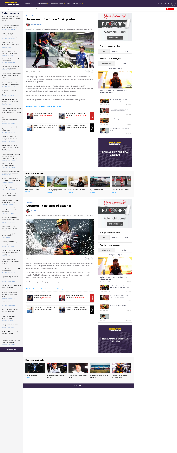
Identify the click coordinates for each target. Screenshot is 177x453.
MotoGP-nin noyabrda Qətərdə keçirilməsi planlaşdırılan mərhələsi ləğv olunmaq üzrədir (11, 110)
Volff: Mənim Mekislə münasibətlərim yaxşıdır (9, 164)
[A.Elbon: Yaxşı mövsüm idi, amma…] (57, 368)
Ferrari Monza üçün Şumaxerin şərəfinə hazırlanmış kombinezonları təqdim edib (11, 156)
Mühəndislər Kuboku (33, 9)
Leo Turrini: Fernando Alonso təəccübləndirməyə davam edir (119, 100)
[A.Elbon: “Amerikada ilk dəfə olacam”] (78, 368)
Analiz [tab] (124, 63)
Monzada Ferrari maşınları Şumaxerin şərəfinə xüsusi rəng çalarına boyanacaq (11, 340)
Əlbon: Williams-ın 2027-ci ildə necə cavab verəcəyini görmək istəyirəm (11, 18)
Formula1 (28, 4)
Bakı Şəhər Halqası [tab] (115, 68)
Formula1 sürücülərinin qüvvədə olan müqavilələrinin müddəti (11, 83)
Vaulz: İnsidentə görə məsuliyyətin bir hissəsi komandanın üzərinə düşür (10, 34)
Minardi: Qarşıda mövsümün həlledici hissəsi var (10, 332)
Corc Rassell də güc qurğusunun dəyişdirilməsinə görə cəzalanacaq (11, 128)
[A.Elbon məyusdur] (35, 368)
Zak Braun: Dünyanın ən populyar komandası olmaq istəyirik (10, 138)
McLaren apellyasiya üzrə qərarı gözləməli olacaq (11, 234)
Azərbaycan (77, 4)
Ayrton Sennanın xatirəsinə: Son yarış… (119, 129)
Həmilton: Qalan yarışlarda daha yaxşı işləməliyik (11, 269)
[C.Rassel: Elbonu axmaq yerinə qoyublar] (121, 368)
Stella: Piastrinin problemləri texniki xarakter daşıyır (10, 310)
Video (171, 9)
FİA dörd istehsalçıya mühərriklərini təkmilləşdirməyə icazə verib (11, 243)
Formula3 (29, 16)
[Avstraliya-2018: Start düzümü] (100, 181)
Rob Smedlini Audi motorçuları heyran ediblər (11, 59)
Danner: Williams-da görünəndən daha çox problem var (11, 44)
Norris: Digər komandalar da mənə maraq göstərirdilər (10, 26)
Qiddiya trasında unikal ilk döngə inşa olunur (9, 317)
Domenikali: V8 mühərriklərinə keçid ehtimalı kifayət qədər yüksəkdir (11, 252)
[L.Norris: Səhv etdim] (35, 181)
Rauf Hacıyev (36, 24)
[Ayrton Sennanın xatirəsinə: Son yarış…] (104, 130)
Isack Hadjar (46, 107)
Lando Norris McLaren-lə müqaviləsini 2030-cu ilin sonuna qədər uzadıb (11, 92)
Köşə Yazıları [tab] (106, 63)
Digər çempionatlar (56, 4)
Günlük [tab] (103, 51)
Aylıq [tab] (126, 51)
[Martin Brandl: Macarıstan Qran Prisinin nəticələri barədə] (104, 110)
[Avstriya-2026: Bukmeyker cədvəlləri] (78, 181)
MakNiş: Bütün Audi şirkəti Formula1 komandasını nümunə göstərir (11, 147)
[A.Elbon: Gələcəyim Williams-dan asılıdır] (100, 368)
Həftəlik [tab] (115, 51)
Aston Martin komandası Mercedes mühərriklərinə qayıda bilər (9, 209)
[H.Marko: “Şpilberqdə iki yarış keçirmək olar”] (57, 181)
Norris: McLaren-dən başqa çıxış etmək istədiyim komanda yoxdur (11, 75)
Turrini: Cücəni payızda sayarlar (119, 119)
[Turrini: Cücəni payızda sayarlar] (104, 120)
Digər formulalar (41, 4)
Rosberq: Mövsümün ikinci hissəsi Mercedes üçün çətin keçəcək (10, 219)
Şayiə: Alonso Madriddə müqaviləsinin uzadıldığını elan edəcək (11, 261)
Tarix (68, 4)
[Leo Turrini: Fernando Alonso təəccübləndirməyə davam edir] (104, 101)
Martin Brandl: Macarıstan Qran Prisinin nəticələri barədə (119, 109)
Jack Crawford (47, 289)
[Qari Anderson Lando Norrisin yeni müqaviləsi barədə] (115, 79)
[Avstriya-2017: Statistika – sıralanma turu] (121, 181)
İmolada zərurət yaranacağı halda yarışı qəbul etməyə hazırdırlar (10, 278)
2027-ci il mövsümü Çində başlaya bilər (9, 302)
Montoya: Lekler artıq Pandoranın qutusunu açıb (9, 52)
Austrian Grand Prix (33, 107)
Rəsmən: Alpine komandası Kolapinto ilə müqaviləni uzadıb (11, 179)
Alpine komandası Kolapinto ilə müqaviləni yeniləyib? (11, 201)
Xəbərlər (27, 191)
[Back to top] (171, 447)
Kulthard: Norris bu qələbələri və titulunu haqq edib (11, 286)
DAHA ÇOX (11, 349)
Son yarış (6, 9)
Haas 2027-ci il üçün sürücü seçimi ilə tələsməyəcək (10, 194)
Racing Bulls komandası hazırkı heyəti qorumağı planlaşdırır (11, 172)
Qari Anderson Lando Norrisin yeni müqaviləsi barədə (10, 67)
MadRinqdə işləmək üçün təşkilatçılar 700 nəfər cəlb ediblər (10, 101)
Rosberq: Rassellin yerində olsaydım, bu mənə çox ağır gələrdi (10, 294)
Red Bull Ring (56, 107)
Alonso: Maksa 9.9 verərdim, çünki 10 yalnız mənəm (10, 325)
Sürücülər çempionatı (17, 9)
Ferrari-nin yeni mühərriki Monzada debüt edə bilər (9, 227)
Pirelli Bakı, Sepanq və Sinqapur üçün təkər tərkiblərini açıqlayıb (11, 186)
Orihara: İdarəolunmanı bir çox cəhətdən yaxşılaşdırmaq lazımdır (11, 119)
